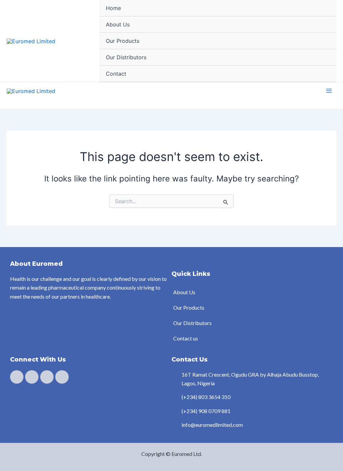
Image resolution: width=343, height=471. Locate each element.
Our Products (122, 40)
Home (113, 8)
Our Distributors (126, 57)
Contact (116, 73)
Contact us (185, 338)
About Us (118, 24)
